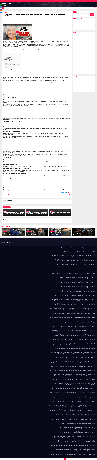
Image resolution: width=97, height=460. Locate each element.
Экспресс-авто (6, 4)
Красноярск (77, 331)
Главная (6, 7)
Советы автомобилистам (44, 7)
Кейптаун (53, 330)
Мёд (91, 352)
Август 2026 (75, 34)
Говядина (54, 290)
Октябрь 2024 (75, 44)
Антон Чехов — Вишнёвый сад (60, 260)
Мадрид (67, 343)
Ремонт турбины (77, 233)
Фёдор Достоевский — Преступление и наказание (89, 419)
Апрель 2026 (75, 40)
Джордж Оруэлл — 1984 (61, 308)
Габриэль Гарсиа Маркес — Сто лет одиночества (65, 277)
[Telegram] (1, 6)
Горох (64, 290)
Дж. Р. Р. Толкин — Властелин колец (54, 299)
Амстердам (55, 259)
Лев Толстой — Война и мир (56, 339)
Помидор (78, 388)
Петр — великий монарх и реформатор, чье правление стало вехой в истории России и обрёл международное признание (13, 213)
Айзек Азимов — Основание (74, 247)
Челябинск (52, 445)
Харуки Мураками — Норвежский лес (67, 436)
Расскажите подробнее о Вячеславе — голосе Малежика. (13, 64)
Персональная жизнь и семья (9, 58)
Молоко (62, 362)
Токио (84, 415)
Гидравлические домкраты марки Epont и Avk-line (60, 233)
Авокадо (57, 247)
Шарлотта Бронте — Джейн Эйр (75, 446)
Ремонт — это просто (20, 7)
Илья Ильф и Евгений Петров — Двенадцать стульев (74, 321)
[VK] (1, 8)
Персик (58, 388)
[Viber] (1, 9)
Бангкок (72, 268)
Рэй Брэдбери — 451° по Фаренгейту (54, 396)
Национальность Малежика (8, 59)
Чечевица (80, 445)
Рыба (76, 393)
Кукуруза (54, 334)
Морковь (86, 362)
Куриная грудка (59, 334)
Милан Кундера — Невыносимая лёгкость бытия (67, 353)
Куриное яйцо (74, 335)
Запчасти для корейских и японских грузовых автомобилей (11, 233)
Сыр (70, 415)
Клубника (94, 330)
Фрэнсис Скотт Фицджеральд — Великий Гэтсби (65, 427)
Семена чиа (50, 405)
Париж (83, 383)
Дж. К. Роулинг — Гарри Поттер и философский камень (75, 291)
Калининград (54, 326)
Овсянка (58, 379)
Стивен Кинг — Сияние (57, 414)
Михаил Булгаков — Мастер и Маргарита (90, 353)
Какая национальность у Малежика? (11, 63)
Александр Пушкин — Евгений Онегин (62, 251)
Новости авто (12, 7)
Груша (80, 290)
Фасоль (56, 419)
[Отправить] (1, 12)
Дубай (64, 312)
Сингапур (51, 409)
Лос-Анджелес (52, 343)
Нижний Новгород (52, 370)
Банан (52, 268)
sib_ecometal (10, 200)
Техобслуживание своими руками (32, 7)
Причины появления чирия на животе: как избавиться (60, 213)
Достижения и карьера (8, 57)
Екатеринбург (56, 313)
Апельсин (59, 265)
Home (55, 247)
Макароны (61, 344)
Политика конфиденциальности (72, 388)
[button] (94, 7)
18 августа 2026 (6, 234)
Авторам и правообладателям (67, 247)
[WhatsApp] (1, 4)
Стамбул (65, 410)
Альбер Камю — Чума (63, 255)
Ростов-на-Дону (51, 392)
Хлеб (81, 436)
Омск (52, 383)
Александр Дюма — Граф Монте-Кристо (90, 247)
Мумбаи (89, 366)
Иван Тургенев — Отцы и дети (63, 321)
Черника (54, 445)
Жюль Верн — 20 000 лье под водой (54, 317)
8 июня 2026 (75, 234)
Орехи (61, 383)
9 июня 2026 (29, 234)
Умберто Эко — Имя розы (70, 418)
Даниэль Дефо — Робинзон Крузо (64, 291)
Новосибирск (79, 375)
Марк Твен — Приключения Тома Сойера (60, 348)
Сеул (53, 405)
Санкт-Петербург (66, 401)
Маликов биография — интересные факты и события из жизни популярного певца (54, 194)
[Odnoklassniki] (1, 11)
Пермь (67, 387)
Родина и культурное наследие (9, 60)
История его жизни (8, 56)
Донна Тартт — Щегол (60, 312)
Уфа (73, 418)
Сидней (59, 406)
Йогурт (85, 322)
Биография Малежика (7, 55)
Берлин (64, 269)
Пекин (51, 387)
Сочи (80, 409)
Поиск (74, 11)
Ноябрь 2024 (75, 42)
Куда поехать (52, 7)
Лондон (80, 340)
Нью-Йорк (57, 378)
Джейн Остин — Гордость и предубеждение (58, 303)
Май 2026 (74, 38)
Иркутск (82, 321)
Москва (52, 365)
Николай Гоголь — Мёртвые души (91, 370)
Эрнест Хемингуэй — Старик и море (55, 454)
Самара (51, 401)
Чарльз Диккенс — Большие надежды (62, 437)
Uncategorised (6, 12)
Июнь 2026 (75, 36)
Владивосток (53, 273)
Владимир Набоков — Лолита (65, 274)
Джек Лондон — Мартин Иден (53, 308)
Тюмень (51, 418)
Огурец (78, 379)
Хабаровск (52, 436)
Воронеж (78, 274)
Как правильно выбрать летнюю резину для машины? (36, 233)
